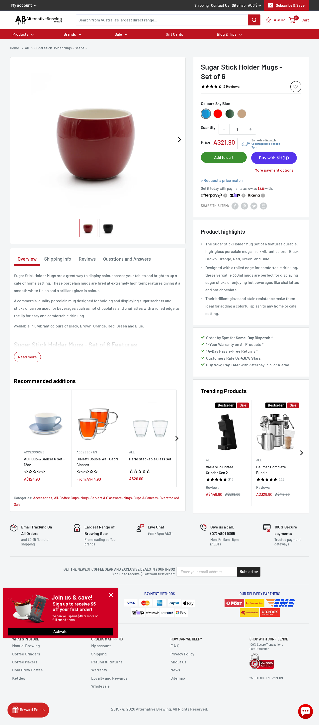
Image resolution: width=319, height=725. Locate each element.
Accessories (34, 452)
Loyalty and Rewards (109, 678)
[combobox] (168, 19)
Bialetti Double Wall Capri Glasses (97, 462)
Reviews (87, 259)
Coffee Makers (24, 661)
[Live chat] (305, 711)
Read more (27, 356)
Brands (70, 34)
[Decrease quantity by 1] (224, 129)
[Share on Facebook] (235, 205)
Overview (27, 259)
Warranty (99, 669)
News (175, 669)
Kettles (18, 678)
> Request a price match (222, 180)
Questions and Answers (127, 259)
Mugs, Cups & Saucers (141, 498)
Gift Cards (174, 34)
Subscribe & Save (290, 5)
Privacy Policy (182, 653)
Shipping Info (57, 259)
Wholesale (100, 686)
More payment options (274, 170)
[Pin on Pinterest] (244, 205)
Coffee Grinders (26, 653)
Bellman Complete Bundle (271, 469)
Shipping (201, 5)
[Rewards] (28, 710)
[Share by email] (263, 205)
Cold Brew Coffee (27, 669)
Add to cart (224, 157)
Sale (118, 34)
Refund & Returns (107, 661)
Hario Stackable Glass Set (150, 459)
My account (22, 4)
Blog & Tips (227, 34)
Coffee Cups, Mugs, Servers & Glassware (91, 498)
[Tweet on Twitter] (253, 205)
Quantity (208, 127)
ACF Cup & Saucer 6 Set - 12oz (44, 462)
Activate (60, 631)
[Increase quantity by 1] (250, 129)
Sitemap (238, 5)
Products (20, 34)
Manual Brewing (26, 645)
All (208, 460)
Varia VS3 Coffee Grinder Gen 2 (219, 469)
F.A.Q (174, 645)
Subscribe (248, 572)
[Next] (179, 139)
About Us (178, 661)
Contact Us (220, 5)
